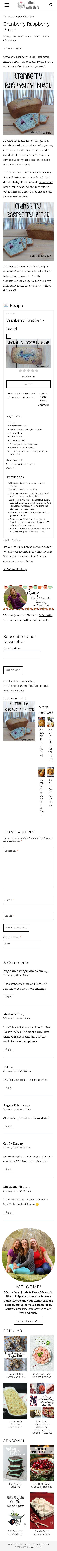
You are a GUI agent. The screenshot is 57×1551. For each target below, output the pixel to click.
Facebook (41, 620)
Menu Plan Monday (32, 686)
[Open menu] (6, 5)
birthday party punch (16, 165)
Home (6, 17)
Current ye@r (12, 937)
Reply (8, 996)
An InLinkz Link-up (15, 569)
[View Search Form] (51, 5)
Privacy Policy (34, 1547)
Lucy (8, 36)
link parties (27, 681)
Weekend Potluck (13, 691)
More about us (27, 1321)
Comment (12, 851)
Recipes (17, 17)
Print (28, 384)
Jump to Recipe (14, 48)
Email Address (11, 649)
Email (9, 916)
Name (9, 900)
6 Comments (9, 40)
